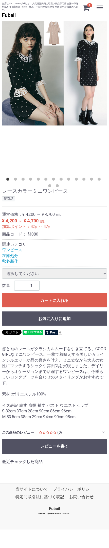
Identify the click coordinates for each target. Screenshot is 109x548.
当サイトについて (31, 489)
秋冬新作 (10, 261)
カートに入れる (54, 300)
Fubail (9, 15)
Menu (100, 4)
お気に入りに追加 (54, 318)
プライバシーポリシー (73, 489)
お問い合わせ (81, 496)
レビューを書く (54, 446)
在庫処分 (10, 255)
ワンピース (12, 249)
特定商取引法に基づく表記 (39, 496)
